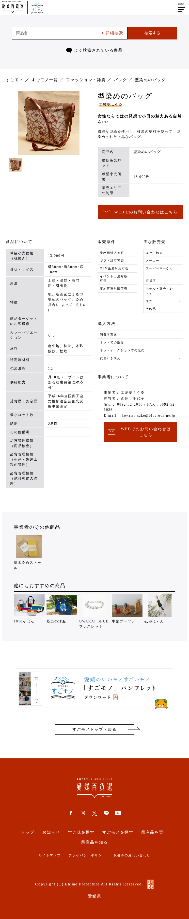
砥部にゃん (154, 621)
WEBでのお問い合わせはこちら (146, 212)
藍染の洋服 (56, 621)
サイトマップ (50, 855)
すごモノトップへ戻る (94, 729)
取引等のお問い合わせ (131, 855)
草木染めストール (27, 565)
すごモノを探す (117, 832)
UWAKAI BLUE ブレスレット (94, 623)
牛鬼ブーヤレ (123, 621)
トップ (27, 832)
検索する (152, 33)
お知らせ (51, 832)
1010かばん (24, 621)
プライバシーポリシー (87, 855)
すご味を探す (81, 832)
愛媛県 (94, 896)
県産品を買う (154, 832)
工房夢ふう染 (110, 105)
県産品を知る (94, 842)
